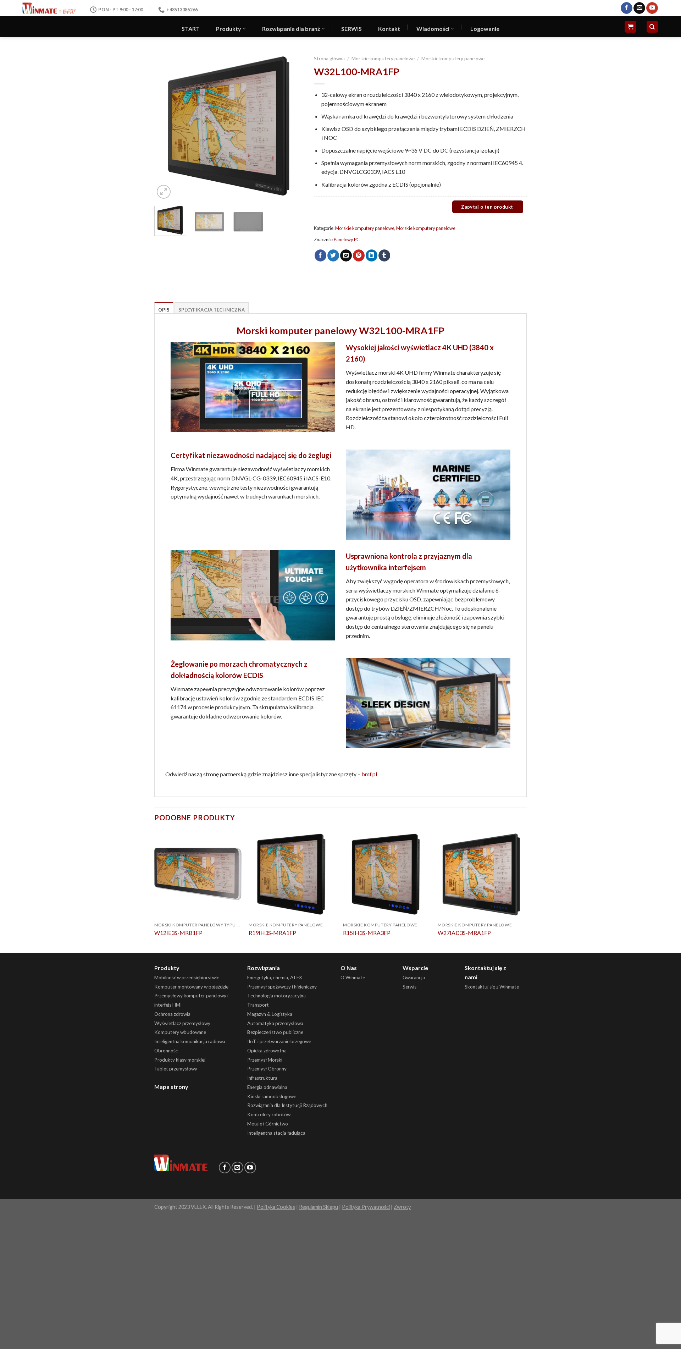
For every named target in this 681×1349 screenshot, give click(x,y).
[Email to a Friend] (346, 255)
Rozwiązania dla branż (291, 28)
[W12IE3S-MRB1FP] (198, 874)
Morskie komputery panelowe (383, 58)
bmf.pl (369, 774)
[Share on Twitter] (333, 255)
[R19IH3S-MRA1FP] (292, 874)
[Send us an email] (639, 8)
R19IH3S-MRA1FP (272, 932)
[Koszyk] (630, 27)
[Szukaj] (652, 27)
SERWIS (351, 28)
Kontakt (389, 28)
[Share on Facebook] (320, 255)
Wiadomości (432, 28)
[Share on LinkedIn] (371, 255)
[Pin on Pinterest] (359, 255)
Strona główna (329, 58)
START (191, 28)
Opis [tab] (164, 310)
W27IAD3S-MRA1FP (464, 932)
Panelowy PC (347, 239)
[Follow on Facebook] (626, 8)
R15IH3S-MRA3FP (367, 932)
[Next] (291, 126)
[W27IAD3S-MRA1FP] (481, 874)
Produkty (228, 28)
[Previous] (166, 126)
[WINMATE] (49, 8)
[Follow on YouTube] (652, 8)
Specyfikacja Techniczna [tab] (211, 310)
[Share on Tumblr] (384, 255)
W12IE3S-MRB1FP (178, 932)
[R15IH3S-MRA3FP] (387, 874)
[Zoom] (164, 192)
